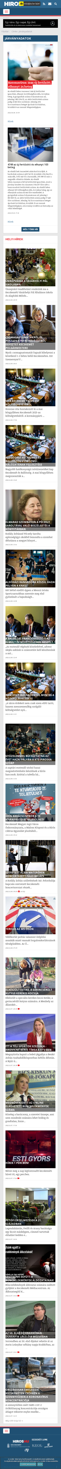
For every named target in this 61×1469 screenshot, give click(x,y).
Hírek (10, 121)
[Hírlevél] (50, 3)
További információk (28, 1464)
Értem (40, 1464)
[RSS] (44, 3)
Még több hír (30, 229)
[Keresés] (55, 3)
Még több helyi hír (13, 1421)
